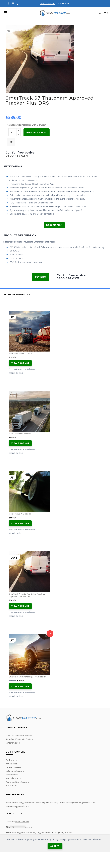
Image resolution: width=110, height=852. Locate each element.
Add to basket (36, 132)
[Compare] (11, 142)
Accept (55, 846)
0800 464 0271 (17, 155)
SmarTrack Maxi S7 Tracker (20, 353)
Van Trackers (11, 763)
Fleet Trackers (12, 774)
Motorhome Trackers (15, 771)
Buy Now (41, 277)
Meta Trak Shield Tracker (20, 433)
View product (20, 363)
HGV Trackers (11, 785)
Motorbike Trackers (14, 778)
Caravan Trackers (13, 767)
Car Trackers (11, 760)
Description (54, 225)
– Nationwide (55, 3)
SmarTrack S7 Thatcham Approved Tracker (27, 676)
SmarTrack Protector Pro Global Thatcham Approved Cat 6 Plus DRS (27, 595)
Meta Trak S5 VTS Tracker (20, 513)
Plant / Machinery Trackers (17, 782)
